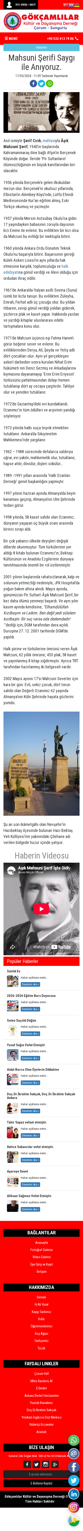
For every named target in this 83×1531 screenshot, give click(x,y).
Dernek (41, 1297)
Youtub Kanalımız (41, 1403)
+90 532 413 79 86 (60, 39)
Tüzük (41, 1348)
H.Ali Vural (41, 1304)
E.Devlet (41, 1388)
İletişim (42, 1272)
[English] (71, 5)
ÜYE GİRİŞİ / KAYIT (25, 4)
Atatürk (41, 1432)
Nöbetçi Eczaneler (42, 1424)
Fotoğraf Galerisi (41, 1250)
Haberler (41, 47)
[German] (77, 5)
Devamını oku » (30, 984)
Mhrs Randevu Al (41, 1381)
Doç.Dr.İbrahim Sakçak (41, 1410)
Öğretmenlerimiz (42, 1326)
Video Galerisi (42, 1257)
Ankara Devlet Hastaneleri (41, 1396)
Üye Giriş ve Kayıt (41, 1264)
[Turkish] (65, 5)
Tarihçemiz (41, 1341)
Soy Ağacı (41, 1334)
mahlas (48, 140)
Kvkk (41, 1319)
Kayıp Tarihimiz (41, 1312)
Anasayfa (41, 1243)
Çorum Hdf (41, 1374)
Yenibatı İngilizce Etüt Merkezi (42, 1417)
